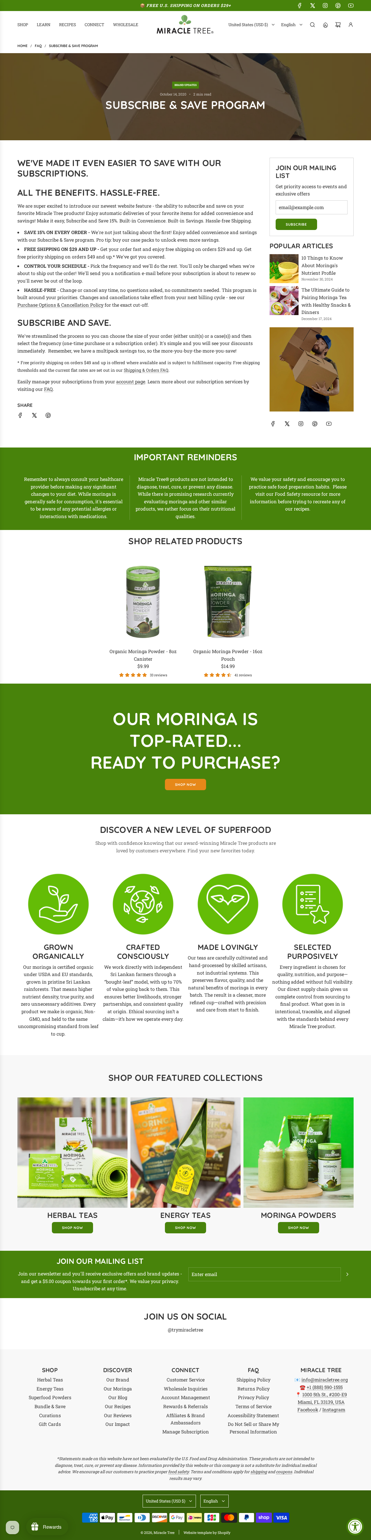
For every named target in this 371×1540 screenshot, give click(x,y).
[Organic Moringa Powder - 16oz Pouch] (228, 602)
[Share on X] (34, 416)
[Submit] (347, 1274)
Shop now (185, 784)
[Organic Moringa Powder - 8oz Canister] (143, 602)
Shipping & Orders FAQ (146, 370)
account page (130, 381)
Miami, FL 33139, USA (321, 1402)
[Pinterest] (338, 5)
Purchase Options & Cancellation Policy (60, 305)
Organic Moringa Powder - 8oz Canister (143, 655)
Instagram (333, 1409)
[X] (312, 5)
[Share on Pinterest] (48, 416)
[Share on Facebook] (20, 416)
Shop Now (72, 1227)
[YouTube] (350, 5)
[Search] (312, 24)
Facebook (307, 1409)
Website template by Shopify (206, 1532)
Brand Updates (185, 85)
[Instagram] (325, 5)
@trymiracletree (185, 1330)
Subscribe (296, 224)
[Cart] (338, 24)
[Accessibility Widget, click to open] (355, 1526)
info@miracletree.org (324, 1380)
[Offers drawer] (325, 24)
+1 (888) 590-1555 (325, 1387)
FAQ (48, 389)
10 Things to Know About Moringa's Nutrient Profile (322, 265)
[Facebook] (299, 5)
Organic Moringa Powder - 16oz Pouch (227, 655)
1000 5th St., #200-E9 (324, 1394)
